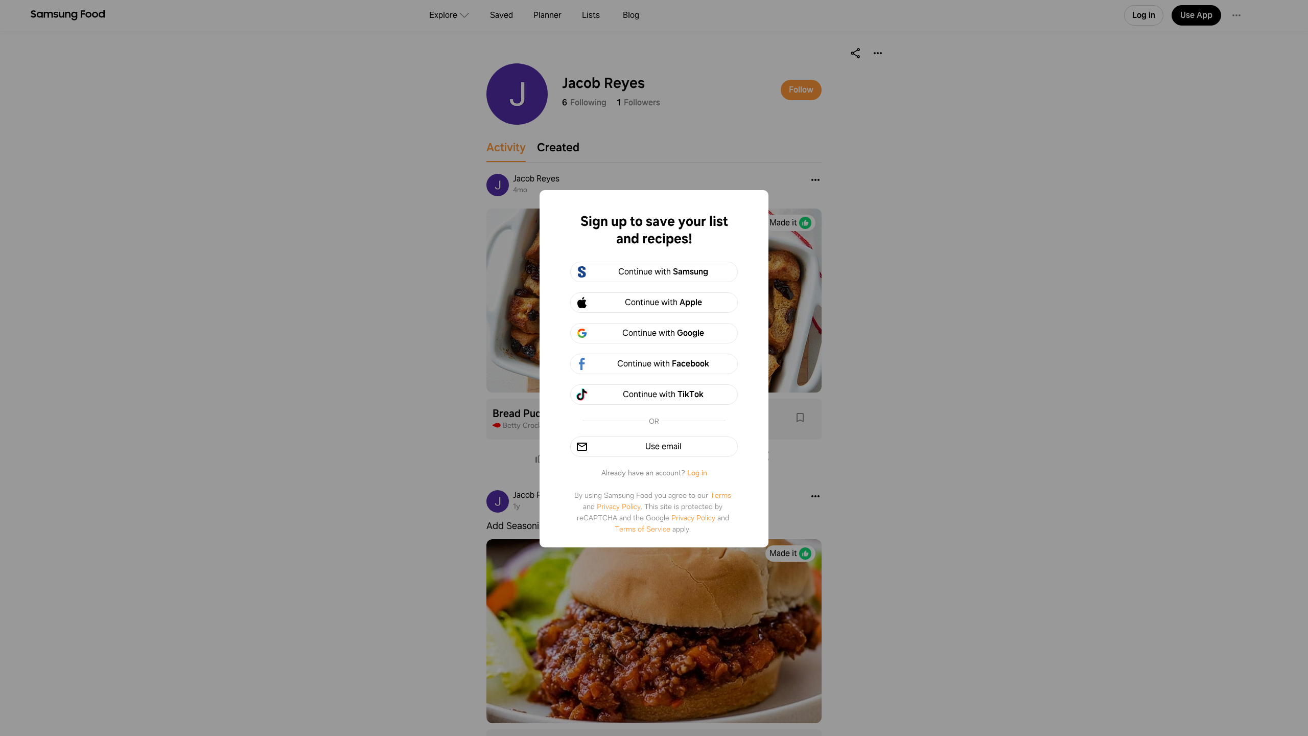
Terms (720, 495)
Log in (697, 472)
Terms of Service (642, 529)
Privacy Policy (619, 506)
